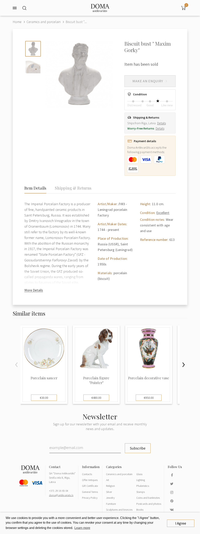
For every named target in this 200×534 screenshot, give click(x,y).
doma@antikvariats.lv (61, 495)
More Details (33, 290)
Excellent (162, 212)
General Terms (90, 492)
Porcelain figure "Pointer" (96, 380)
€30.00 (44, 398)
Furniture (111, 504)
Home (17, 22)
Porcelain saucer (44, 378)
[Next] (183, 365)
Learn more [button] (82, 528)
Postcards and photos (148, 504)
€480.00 (96, 398)
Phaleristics (142, 486)
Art (107, 480)
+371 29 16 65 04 (58, 490)
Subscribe (138, 448)
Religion (110, 486)
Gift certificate (90, 486)
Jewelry (110, 497)
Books (139, 509)
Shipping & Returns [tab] (73, 188)
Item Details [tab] (35, 188)
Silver (109, 492)
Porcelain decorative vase (148, 378)
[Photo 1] (33, 49)
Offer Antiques (90, 480)
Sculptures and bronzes (119, 509)
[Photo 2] (33, 66)
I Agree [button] (180, 523)
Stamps (140, 492)
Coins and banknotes (148, 497)
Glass (139, 474)
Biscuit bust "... (76, 22)
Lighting (140, 480)
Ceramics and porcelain (44, 22)
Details (161, 123)
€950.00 (149, 398)
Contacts (87, 474)
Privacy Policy (89, 497)
